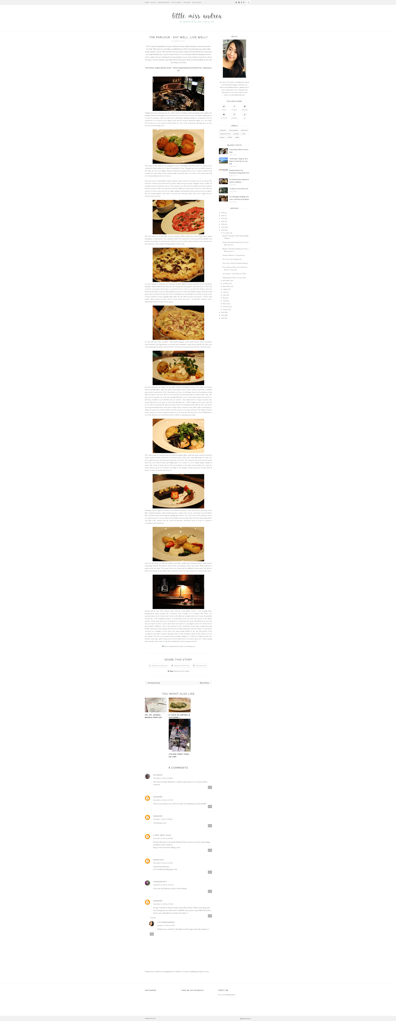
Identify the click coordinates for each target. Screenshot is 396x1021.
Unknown (157, 797)
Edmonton (244, 130)
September (227, 286)
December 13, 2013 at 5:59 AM (163, 904)
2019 (222, 213)
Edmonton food (178, 671)
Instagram (245, 110)
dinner (237, 137)
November (226, 281)
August (225, 289)
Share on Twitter (181, 665)
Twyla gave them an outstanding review (193, 60)
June (224, 295)
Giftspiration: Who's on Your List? (234, 278)
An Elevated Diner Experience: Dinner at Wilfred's (239, 180)
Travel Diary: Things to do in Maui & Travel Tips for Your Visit (238, 161)
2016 (222, 221)
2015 (222, 224)
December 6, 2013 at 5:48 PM (163, 778)
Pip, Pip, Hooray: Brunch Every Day (153, 716)
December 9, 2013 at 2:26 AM (163, 863)
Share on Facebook (159, 665)
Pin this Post (201, 665)
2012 (222, 312)
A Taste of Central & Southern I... (179, 716)
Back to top (245, 1018)
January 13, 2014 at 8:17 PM (166, 925)
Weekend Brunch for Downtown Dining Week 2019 (239, 171)
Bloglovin (224, 118)
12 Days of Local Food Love (238, 189)
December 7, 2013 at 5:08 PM (162, 819)
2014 (222, 227)
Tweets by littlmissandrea (227, 995)
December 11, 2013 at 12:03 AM (163, 885)
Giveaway (236, 134)
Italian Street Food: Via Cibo (179, 755)
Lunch (244, 134)
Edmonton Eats (164, 2)
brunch (222, 137)
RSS (245, 118)
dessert (229, 137)
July (224, 292)
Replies (153, 918)
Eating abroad (233, 130)
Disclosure (196, 2)
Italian (187, 671)
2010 (222, 318)
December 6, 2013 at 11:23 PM (163, 800)
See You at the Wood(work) (232, 259)
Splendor (158, 775)
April (224, 301)
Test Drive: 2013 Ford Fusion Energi (235, 263)
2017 (222, 218)
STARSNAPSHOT (160, 882)
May (224, 298)
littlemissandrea (166, 922)
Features (187, 2)
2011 (222, 315)
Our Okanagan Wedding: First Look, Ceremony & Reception (239, 198)
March (225, 304)
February (226, 306)
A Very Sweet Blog (162, 835)
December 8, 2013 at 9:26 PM (163, 838)
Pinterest (234, 118)
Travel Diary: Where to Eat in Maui (238, 151)
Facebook (234, 110)
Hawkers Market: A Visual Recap (234, 255)
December (226, 233)
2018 (222, 216)
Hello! (153, 2)
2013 (222, 230)
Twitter (224, 110)
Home (147, 2)
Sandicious (158, 860)
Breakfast (223, 130)
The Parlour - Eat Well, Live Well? (234, 274)
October (226, 283)
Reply (210, 787)
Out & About (177, 2)
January (225, 309)
